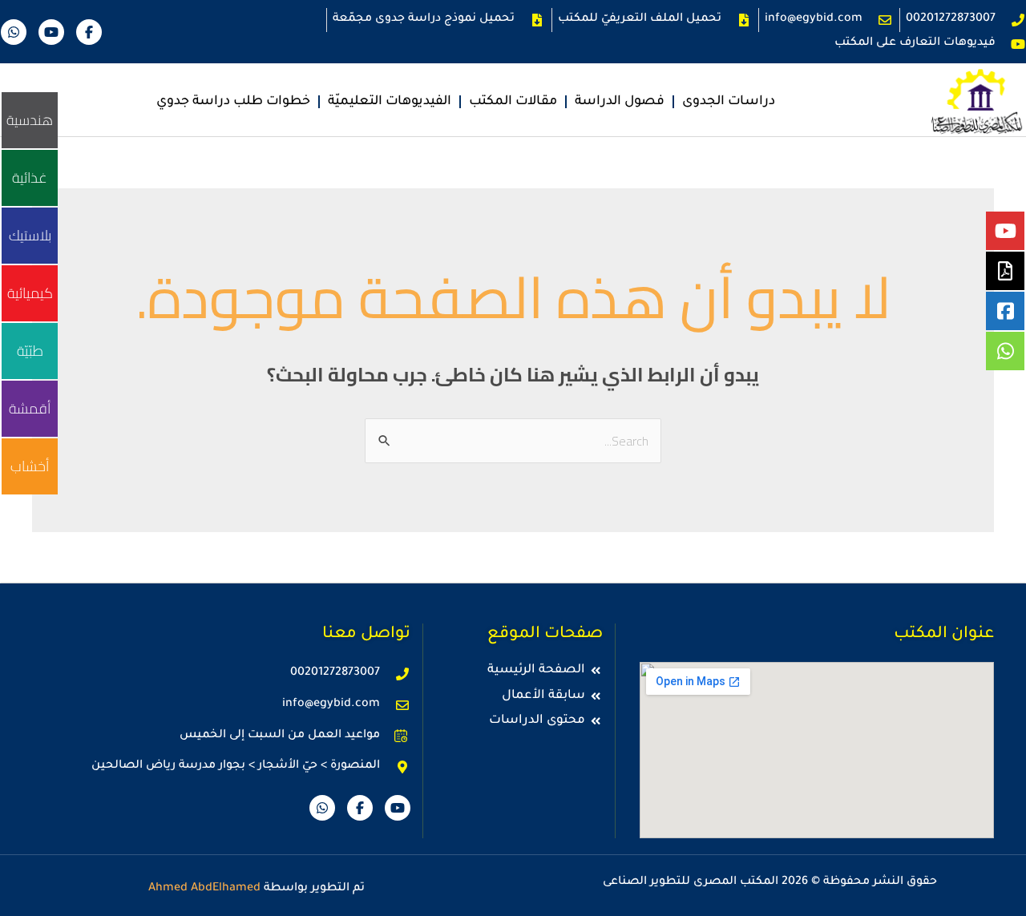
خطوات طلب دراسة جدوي (233, 102)
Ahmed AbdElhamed (204, 888)
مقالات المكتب (513, 102)
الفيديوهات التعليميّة (389, 102)
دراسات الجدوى (728, 102)
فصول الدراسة (619, 102)
